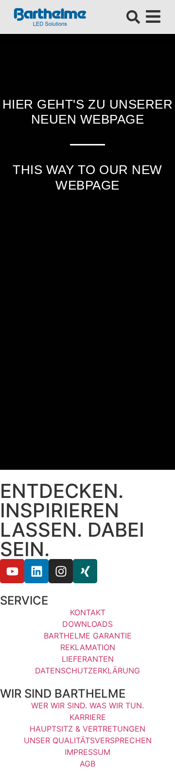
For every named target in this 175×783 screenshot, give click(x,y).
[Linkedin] (36, 571)
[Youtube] (12, 571)
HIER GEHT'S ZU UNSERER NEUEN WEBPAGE (87, 112)
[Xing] (85, 571)
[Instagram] (61, 571)
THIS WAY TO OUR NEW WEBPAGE (87, 177)
